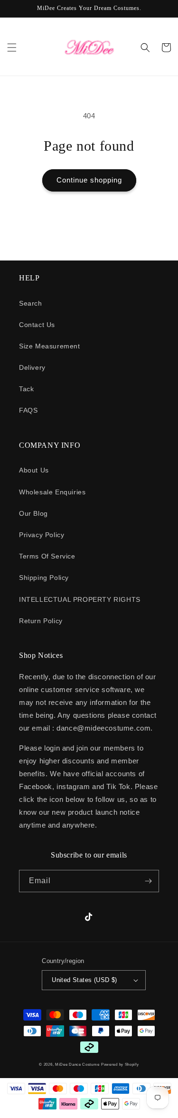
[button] (11, 47)
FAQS (28, 410)
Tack (26, 389)
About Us (34, 470)
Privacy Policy (41, 535)
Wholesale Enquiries (52, 492)
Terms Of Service (47, 556)
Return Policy (41, 621)
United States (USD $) (84, 979)
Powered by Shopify (120, 1064)
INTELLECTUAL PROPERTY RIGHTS (80, 599)
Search (30, 303)
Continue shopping (89, 180)
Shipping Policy (44, 577)
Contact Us (37, 324)
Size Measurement (49, 346)
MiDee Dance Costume (77, 1064)
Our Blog (33, 513)
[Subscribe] (148, 881)
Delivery (32, 367)
